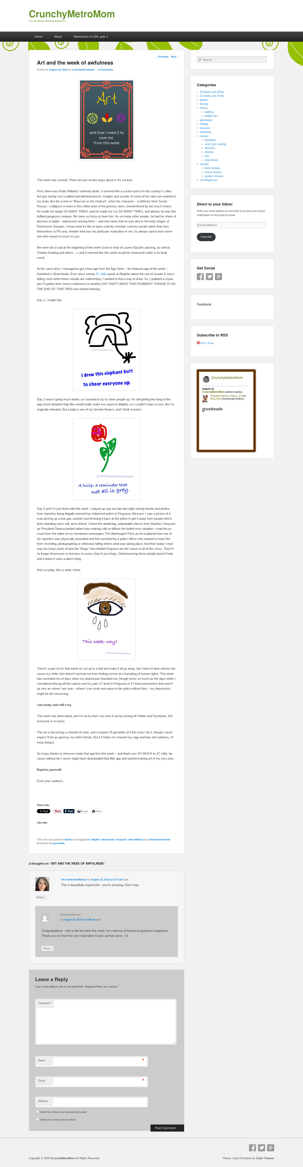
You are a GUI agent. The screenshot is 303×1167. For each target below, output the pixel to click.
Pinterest (218, 276)
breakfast (210, 140)
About (58, 36)
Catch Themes (265, 1158)
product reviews (214, 176)
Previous (162, 56)
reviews (204, 164)
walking (209, 111)
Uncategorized (208, 180)
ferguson (121, 839)
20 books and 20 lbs (212, 91)
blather (69, 839)
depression (108, 839)
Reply (41, 897)
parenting (205, 131)
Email (41, 1080)
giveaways (206, 120)
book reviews (212, 168)
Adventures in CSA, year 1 (91, 36)
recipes (204, 136)
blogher (95, 839)
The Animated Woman (74, 879)
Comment (45, 1003)
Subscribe (206, 236)
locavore (205, 128)
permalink (59, 843)
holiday (204, 123)
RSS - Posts (207, 343)
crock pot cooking (215, 144)
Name (41, 1060)
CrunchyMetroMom (72, 13)
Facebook (200, 276)
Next (175, 56)
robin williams (136, 839)
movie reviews (213, 172)
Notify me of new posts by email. (58, 1119)
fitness (204, 108)
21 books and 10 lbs (212, 95)
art (88, 839)
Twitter (209, 276)
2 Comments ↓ (106, 69)
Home (38, 36)
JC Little (100, 274)
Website (43, 1101)
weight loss (211, 115)
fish (207, 156)
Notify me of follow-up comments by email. (63, 1112)
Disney (204, 103)
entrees (209, 151)
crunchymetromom (83, 69)
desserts (210, 148)
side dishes (211, 160)
